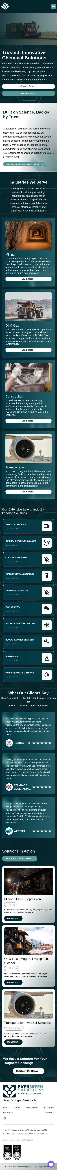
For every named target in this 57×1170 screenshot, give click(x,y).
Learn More (27, 279)
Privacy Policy (9, 1140)
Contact (49, 1112)
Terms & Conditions (25, 1140)
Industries (32, 1108)
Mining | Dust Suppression (22, 899)
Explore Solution (11, 528)
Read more (12, 918)
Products (8, 1112)
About (17, 1108)
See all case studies (18, 858)
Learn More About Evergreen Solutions (23, 164)
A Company (29, 1093)
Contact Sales (27, 86)
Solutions (48, 1108)
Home (6, 1108)
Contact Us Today (27, 1071)
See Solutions (27, 93)
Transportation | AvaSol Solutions (27, 1022)
